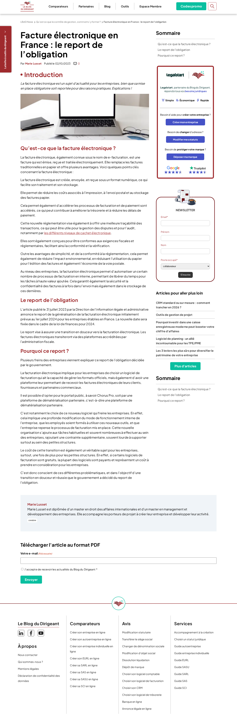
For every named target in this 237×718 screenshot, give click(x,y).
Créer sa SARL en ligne (84, 665)
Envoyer (31, 580)
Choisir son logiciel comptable (141, 674)
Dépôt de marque (133, 667)
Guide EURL (181, 660)
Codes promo (191, 6)
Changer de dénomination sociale (143, 646)
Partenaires (86, 6)
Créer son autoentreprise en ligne (90, 639)
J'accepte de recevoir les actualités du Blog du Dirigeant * (60, 569)
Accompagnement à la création (194, 632)
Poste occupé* (169, 260)
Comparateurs (58, 6)
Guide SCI (180, 687)
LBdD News (26, 21)
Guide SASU (181, 667)
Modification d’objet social (138, 653)
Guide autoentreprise (187, 646)
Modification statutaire (136, 632)
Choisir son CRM (132, 687)
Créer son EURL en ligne (84, 658)
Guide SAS (180, 680)
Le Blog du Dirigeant (27, 6)
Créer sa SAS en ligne (83, 672)
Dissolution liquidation (136, 660)
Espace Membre (150, 6)
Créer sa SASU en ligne (84, 679)
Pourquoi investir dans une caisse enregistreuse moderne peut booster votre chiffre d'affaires (185, 326)
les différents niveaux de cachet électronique (77, 233)
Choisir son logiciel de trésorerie (142, 694)
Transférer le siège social (137, 639)
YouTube (41, 633)
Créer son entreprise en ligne (87, 632)
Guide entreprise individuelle (191, 653)
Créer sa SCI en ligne (82, 686)
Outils (125, 6)
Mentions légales (28, 668)
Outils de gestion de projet (174, 315)
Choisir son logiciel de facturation (143, 680)
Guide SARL (181, 674)
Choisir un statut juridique (190, 639)
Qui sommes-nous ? (30, 661)
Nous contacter (27, 654)
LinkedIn (32, 520)
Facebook (31, 633)
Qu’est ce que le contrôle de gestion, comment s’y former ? (68, 21)
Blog (107, 6)
